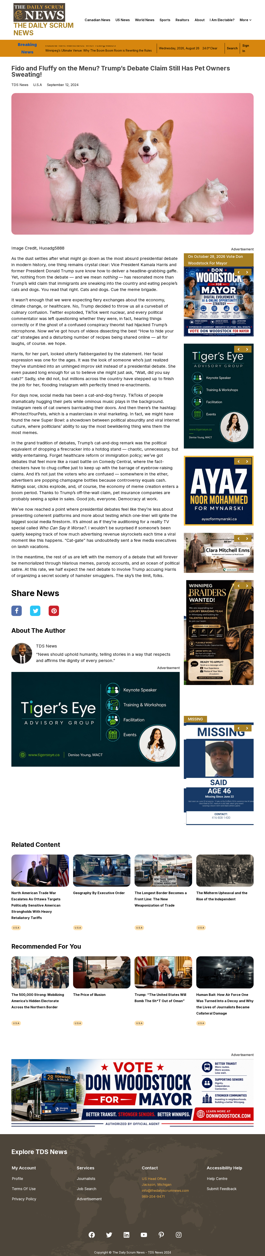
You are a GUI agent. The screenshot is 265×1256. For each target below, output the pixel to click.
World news (144, 20)
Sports (165, 20)
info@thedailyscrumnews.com (165, 1190)
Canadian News (97, 20)
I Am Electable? (222, 20)
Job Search (86, 1189)
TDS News (46, 646)
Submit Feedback (222, 1189)
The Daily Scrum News (43, 29)
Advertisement (89, 1199)
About (200, 20)
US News (123, 20)
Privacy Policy (24, 1199)
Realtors (182, 20)
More (244, 20)
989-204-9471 (153, 1196)
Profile (17, 1178)
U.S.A (37, 85)
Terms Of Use (24, 1189)
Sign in (245, 48)
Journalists (86, 1178)
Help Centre (217, 1178)
